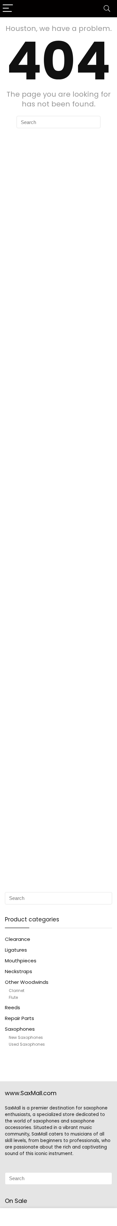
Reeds (12, 1007)
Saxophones (20, 1029)
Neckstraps (18, 971)
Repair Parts (19, 1018)
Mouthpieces (20, 960)
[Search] (107, 8)
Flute (13, 997)
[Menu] (8, 8)
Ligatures (16, 949)
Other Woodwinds (26, 982)
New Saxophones (26, 1037)
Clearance (17, 939)
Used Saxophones (27, 1044)
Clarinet (16, 990)
